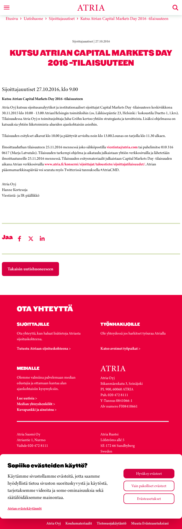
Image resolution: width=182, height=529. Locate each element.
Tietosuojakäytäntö (111, 523)
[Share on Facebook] (19, 238)
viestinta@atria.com (122, 147)
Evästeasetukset (149, 498)
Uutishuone (33, 18)
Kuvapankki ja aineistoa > (37, 409)
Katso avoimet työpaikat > (120, 348)
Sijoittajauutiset (62, 18)
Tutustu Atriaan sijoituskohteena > (44, 348)
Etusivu (12, 18)
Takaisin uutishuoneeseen (30, 269)
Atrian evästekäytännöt (25, 508)
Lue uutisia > (27, 398)
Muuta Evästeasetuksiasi (150, 523)
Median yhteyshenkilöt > (36, 404)
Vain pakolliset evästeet (149, 485)
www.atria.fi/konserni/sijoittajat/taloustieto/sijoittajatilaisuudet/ (95, 164)
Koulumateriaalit (78, 523)
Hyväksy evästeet (149, 473)
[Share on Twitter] (31, 238)
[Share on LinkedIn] (42, 238)
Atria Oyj (53, 523)
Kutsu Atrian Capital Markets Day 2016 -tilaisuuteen (124, 18)
